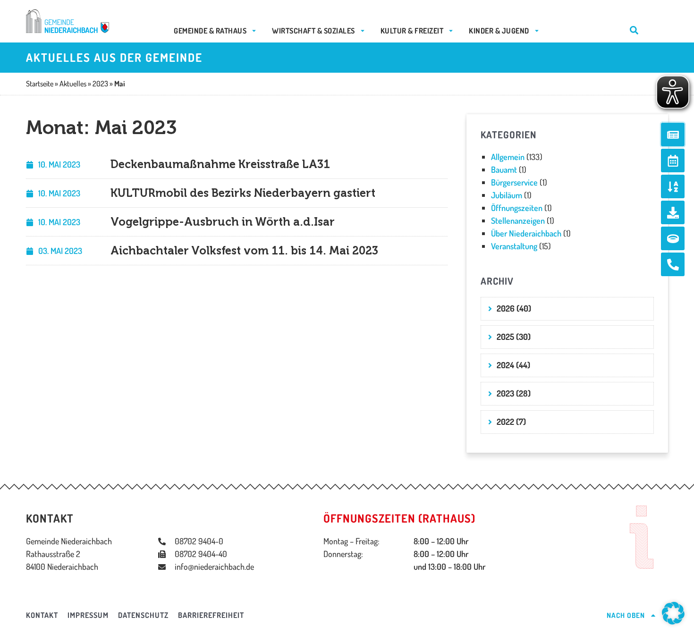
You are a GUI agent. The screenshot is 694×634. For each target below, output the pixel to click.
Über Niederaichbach (526, 233)
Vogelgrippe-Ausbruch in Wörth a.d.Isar (222, 221)
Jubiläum (506, 195)
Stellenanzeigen (518, 220)
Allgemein (508, 157)
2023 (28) (514, 393)
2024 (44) (513, 365)
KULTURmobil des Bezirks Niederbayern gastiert (242, 193)
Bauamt (504, 169)
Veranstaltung (514, 246)
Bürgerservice (514, 182)
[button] (673, 613)
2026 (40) (514, 308)
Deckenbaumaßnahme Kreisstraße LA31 (220, 164)
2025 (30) (514, 336)
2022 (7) (511, 421)
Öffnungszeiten (516, 208)
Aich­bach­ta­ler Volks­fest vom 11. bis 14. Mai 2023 (244, 250)
